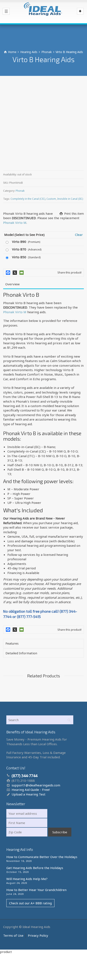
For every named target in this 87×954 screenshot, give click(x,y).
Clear (79, 234)
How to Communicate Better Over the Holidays (41, 857)
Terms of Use (13, 935)
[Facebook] (8, 273)
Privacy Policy (38, 935)
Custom (51, 199)
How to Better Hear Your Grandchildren (36, 890)
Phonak (20, 191)
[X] (15, 273)
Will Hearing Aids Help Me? (27, 879)
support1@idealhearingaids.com (36, 785)
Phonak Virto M (14, 222)
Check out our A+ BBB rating (30, 903)
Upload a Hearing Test (28, 794)
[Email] (21, 273)
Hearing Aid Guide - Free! (31, 789)
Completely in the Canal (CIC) (28, 199)
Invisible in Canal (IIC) (70, 199)
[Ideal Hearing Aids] (43, 11)
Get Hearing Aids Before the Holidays (34, 868)
